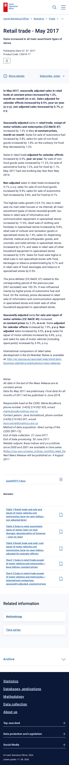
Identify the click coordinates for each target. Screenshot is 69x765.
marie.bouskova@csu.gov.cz (20, 411)
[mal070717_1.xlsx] (61, 514)
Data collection (15, 704)
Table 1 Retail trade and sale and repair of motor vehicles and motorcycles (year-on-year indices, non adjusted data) (25, 514)
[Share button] (6, 60)
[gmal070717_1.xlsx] (61, 563)
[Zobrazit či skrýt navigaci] (62, 19)
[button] (34, 723)
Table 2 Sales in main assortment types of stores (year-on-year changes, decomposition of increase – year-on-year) (25, 531)
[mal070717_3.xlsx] (61, 548)
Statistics (39, 18)
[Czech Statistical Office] (10, 7)
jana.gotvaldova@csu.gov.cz (20, 423)
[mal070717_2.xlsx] (61, 531)
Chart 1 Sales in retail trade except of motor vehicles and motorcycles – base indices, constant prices (26, 563)
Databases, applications (22, 689)
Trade (52, 18)
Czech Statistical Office (16, 18)
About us (10, 712)
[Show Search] (54, 7)
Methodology (13, 697)
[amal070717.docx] (61, 479)
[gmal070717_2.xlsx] (61, 578)
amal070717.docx (16, 481)
